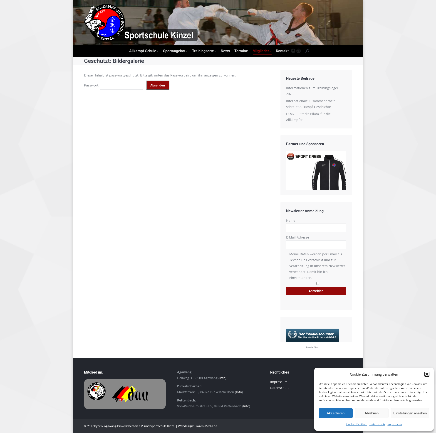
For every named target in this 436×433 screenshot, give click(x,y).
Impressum (395, 424)
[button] (427, 374)
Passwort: (92, 85)
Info (222, 378)
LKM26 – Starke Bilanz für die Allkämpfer (308, 117)
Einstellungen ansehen (410, 413)
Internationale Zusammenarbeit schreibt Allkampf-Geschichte (310, 104)
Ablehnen (372, 413)
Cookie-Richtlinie (356, 424)
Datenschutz (377, 424)
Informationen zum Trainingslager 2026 (312, 91)
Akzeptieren (335, 413)
